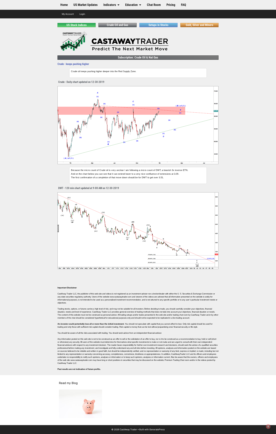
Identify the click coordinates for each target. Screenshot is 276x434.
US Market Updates (85, 5)
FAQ (183, 5)
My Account (68, 14)
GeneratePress (157, 429)
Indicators (109, 5)
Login (82, 14)
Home (64, 5)
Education (131, 5)
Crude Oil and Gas (117, 25)
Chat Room (154, 5)
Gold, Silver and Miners (199, 25)
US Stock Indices (76, 25)
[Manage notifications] (268, 426)
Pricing (170, 5)
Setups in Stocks (158, 25)
